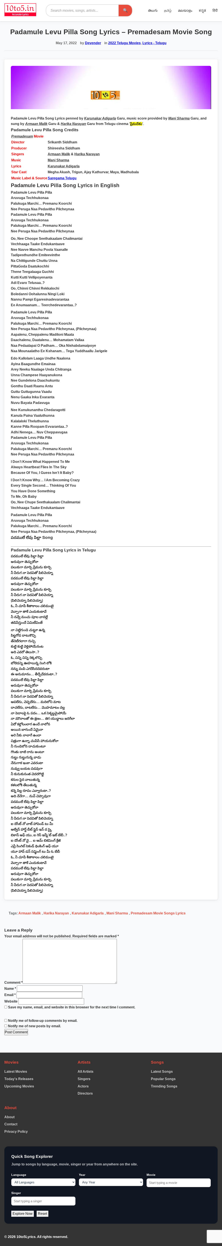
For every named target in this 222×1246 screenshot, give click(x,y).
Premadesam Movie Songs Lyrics (158, 913)
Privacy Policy (16, 1131)
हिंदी (215, 10)
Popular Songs (163, 1079)
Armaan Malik (59, 154)
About (9, 1117)
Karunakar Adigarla (64, 166)
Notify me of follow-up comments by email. (42, 1020)
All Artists (85, 1071)
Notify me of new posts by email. (34, 1026)
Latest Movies (15, 1071)
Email (10, 995)
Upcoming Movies (19, 1086)
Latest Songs (162, 1071)
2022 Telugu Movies (124, 43)
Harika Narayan (87, 154)
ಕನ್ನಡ (202, 10)
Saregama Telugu (62, 178)
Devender (93, 43)
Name (10, 988)
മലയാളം (185, 10)
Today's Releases (18, 1079)
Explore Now (23, 1213)
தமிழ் (167, 10)
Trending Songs (164, 1086)
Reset (42, 1213)
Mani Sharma (58, 160)
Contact (10, 1124)
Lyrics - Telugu (154, 43)
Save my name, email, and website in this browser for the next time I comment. (71, 1007)
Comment (13, 982)
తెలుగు (153, 10)
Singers (84, 1079)
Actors (83, 1086)
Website (11, 1001)
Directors (85, 1093)
